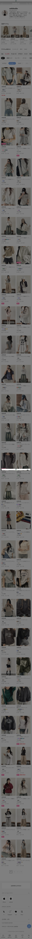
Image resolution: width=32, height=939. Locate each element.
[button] (28, 469)
